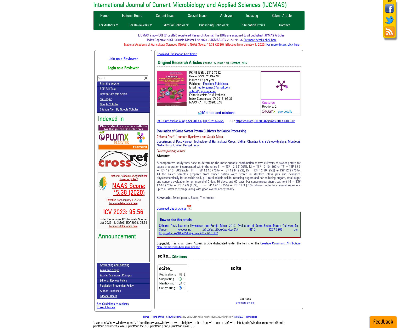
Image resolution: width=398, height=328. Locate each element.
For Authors (107, 25)
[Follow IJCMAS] (389, 24)
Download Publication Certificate (177, 54)
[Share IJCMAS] (389, 13)
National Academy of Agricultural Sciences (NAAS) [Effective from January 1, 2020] (126, 188)
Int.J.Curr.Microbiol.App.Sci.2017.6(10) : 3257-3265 (190, 121)
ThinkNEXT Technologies (245, 317)
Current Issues (106, 307)
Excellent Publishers (215, 84)
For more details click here (265, 40)
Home (146, 317)
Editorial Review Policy (113, 280)
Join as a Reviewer (123, 59)
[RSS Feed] (389, 36)
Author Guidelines (110, 291)
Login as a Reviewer (123, 68)
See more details (245, 302)
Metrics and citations (218, 113)
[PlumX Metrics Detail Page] (281, 85)
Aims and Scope (109, 270)
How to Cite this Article (113, 94)
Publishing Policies (212, 25)
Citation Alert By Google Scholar (119, 109)
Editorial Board (108, 296)
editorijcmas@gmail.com (214, 87)
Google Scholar (109, 104)
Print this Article (109, 83)
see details (285, 111)
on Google (106, 99)
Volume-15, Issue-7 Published (123, 259)
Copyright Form (173, 317)
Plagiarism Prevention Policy (117, 286)
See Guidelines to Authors (113, 304)
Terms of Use (157, 317)
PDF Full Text (108, 89)
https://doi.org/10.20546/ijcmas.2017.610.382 (265, 121)
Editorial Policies (174, 25)
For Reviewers (139, 25)
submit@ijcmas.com (202, 91)
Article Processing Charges (116, 275)
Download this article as (172, 208)
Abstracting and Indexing (114, 265)
